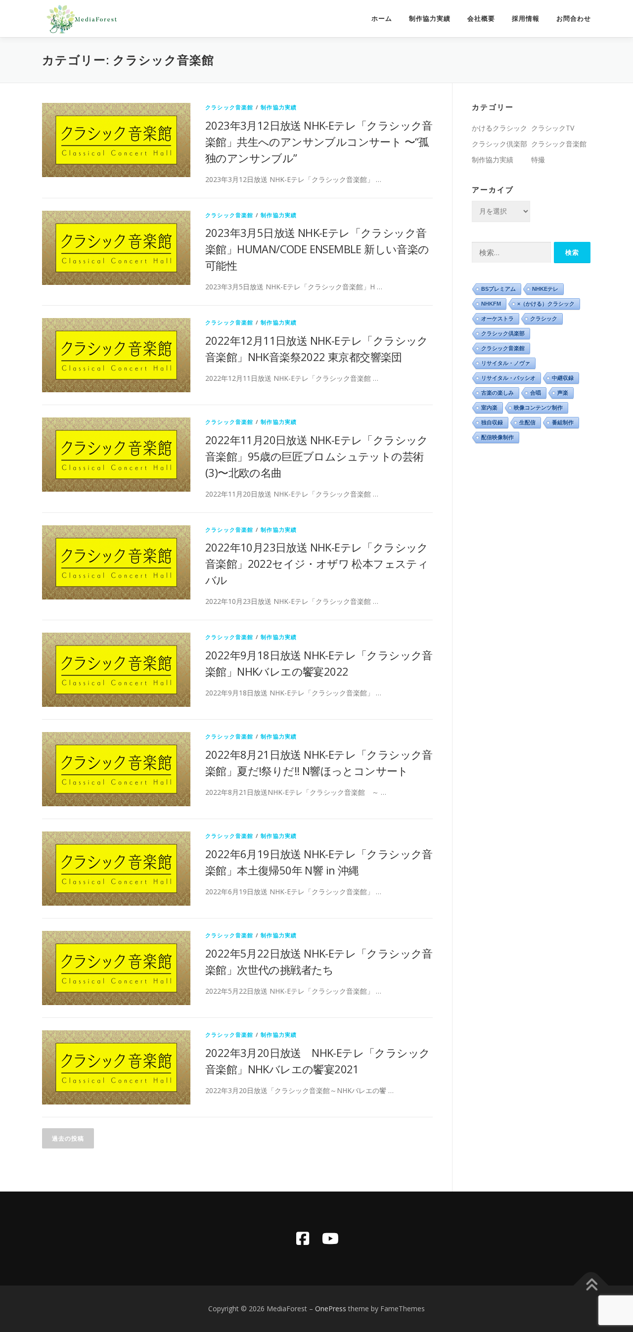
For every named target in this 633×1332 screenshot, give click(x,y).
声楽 (562, 393)
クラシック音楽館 (229, 107)
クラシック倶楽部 (499, 143)
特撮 (538, 159)
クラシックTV (552, 128)
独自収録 (492, 422)
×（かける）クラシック (546, 304)
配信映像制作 (497, 437)
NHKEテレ (545, 289)
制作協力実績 (430, 18)
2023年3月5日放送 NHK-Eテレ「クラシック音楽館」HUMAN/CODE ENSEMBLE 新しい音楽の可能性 (317, 249)
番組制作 (563, 422)
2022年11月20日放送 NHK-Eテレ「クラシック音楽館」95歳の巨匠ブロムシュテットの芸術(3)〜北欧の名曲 (316, 456)
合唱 (535, 393)
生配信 (527, 422)
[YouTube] (330, 1238)
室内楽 (489, 408)
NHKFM (491, 304)
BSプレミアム (498, 289)
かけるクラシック (499, 128)
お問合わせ (573, 18)
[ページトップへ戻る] (591, 1285)
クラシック (543, 319)
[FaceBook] (302, 1238)
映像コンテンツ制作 (538, 408)
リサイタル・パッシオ (508, 378)
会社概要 (481, 18)
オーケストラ (497, 319)
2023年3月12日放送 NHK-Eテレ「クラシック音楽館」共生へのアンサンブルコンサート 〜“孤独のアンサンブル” (319, 141)
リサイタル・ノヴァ (505, 363)
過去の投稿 (68, 1138)
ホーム (381, 18)
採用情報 (526, 18)
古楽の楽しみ (497, 393)
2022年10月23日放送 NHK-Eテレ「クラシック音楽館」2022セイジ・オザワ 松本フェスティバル (316, 563)
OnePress (330, 1308)
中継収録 (563, 378)
